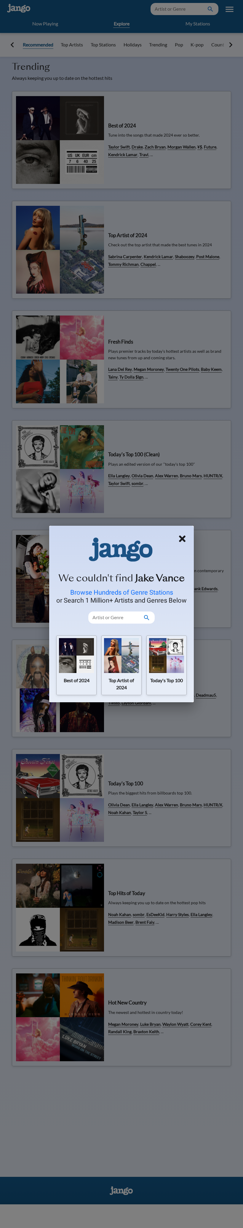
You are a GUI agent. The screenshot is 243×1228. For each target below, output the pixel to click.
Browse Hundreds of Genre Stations (121, 592)
